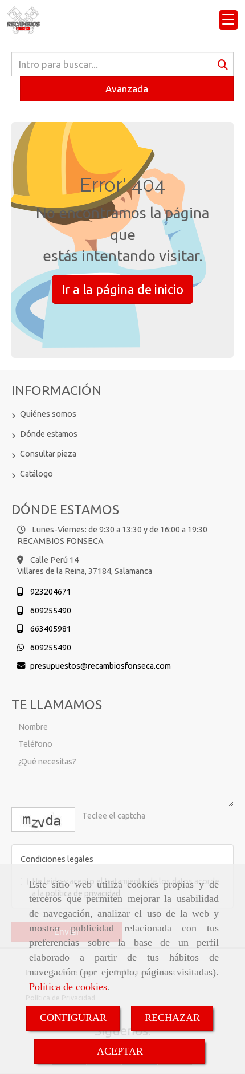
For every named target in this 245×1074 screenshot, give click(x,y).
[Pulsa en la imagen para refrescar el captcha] (43, 819)
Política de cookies (68, 986)
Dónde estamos (48, 433)
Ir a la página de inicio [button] (122, 289)
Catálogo (36, 473)
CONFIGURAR (73, 1017)
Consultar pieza (48, 453)
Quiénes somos (48, 413)
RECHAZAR (172, 1017)
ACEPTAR (120, 1051)
